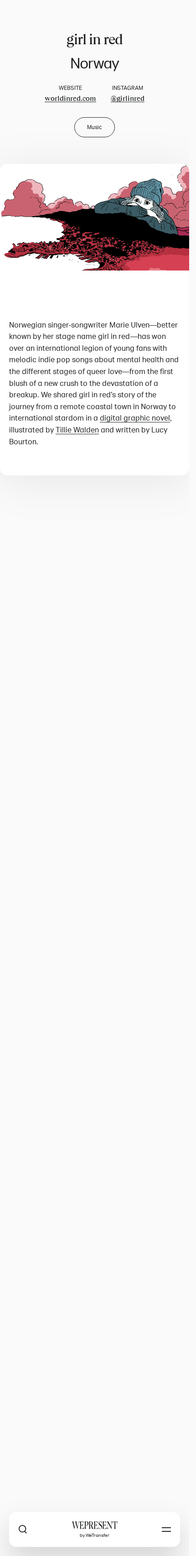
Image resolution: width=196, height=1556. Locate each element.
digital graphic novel (135, 418)
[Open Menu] (166, 1529)
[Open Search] (22, 1529)
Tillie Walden (77, 430)
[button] (94, 217)
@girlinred (127, 98)
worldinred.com (70, 98)
